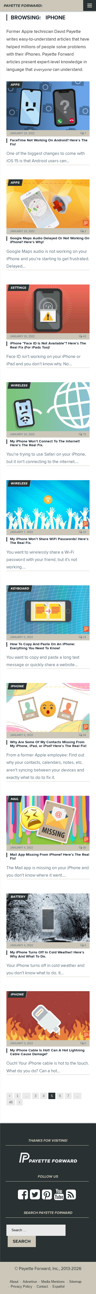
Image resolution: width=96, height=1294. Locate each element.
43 (84, 336)
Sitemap (75, 1282)
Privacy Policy (21, 1286)
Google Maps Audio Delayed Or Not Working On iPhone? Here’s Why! (49, 239)
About (14, 1282)
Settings (18, 288)
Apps (15, 84)
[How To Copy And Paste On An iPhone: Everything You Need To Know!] (48, 611)
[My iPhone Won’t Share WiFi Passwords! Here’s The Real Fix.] (48, 506)
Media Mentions (53, 1282)
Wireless (19, 385)
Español (58, 1286)
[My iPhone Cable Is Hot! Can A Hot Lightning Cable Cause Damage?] (48, 1017)
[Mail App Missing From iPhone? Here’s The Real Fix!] (48, 822)
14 (84, 637)
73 (84, 434)
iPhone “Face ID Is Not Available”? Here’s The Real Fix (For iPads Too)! (48, 345)
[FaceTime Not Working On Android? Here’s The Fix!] (48, 107)
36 (84, 847)
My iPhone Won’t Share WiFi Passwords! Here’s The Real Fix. (49, 540)
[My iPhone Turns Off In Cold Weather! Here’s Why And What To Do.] (48, 919)
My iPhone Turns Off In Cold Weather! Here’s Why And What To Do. (47, 954)
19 (84, 531)
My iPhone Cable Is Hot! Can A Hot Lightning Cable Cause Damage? (47, 1052)
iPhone (17, 686)
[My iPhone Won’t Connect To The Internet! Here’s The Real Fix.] (48, 408)
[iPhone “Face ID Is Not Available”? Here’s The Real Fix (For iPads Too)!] (48, 310)
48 (11, 1102)
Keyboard (20, 588)
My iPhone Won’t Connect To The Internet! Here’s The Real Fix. (45, 443)
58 (84, 735)
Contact (42, 1286)
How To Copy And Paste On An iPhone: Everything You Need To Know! (42, 645)
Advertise (30, 1282)
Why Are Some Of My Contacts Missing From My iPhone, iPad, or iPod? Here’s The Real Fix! (48, 743)
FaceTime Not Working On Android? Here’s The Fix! (49, 142)
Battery (18, 897)
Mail (14, 799)
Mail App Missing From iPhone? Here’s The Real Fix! (49, 856)
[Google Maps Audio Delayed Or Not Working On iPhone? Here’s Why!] (48, 205)
